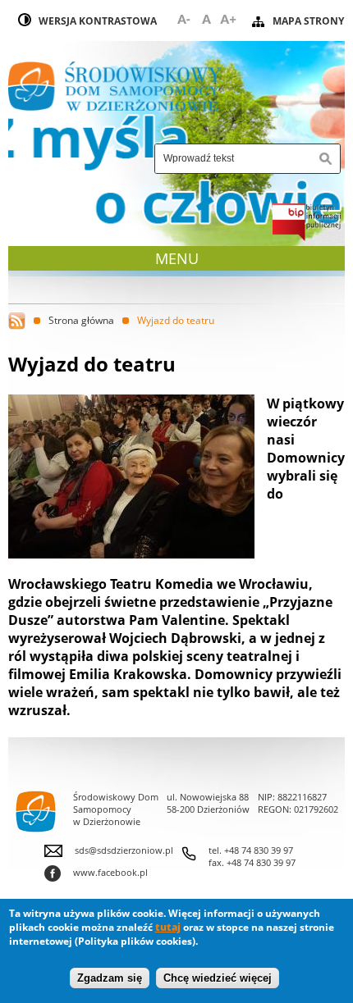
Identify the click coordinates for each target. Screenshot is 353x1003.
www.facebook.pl (96, 872)
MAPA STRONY (308, 21)
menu (178, 258)
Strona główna (81, 320)
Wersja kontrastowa (98, 21)
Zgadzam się (109, 978)
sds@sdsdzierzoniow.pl (124, 850)
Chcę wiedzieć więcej (217, 978)
